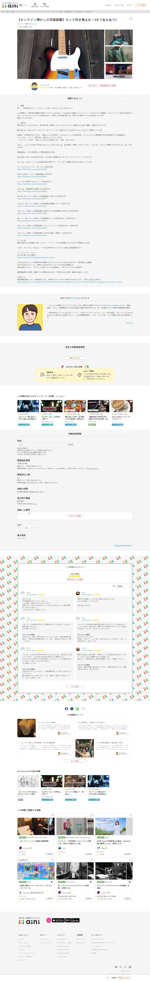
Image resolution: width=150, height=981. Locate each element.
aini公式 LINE (61, 956)
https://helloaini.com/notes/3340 (31, 221)
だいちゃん (45, 85)
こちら (34, 504)
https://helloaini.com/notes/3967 (31, 199)
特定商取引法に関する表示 (99, 949)
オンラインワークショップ (42, 11)
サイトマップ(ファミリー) (26, 953)
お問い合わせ (81, 942)
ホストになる (119, 5)
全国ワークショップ (17, 11)
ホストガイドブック (46, 942)
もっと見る (59, 396)
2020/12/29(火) (87, 650)
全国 (7, 11)
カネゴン (85, 648)
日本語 (123, 971)
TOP (3, 11)
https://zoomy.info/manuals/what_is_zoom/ (36, 257)
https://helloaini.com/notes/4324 (31, 184)
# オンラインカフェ (37, 528)
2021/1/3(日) (31, 650)
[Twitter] (125, 967)
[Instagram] (121, 967)
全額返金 (54, 377)
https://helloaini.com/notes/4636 (31, 177)
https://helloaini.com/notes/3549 (31, 213)
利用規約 (94, 953)
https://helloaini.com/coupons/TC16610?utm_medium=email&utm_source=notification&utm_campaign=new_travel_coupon (70, 282)
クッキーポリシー (96, 946)
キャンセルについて (92, 468)
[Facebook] (116, 967)
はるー (84, 592)
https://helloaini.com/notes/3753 (31, 206)
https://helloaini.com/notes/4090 (31, 191)
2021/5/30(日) (31, 594)
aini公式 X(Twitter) (63, 949)
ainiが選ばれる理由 (25, 946)
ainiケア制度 (32, 452)
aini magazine (61, 939)
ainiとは (108, 5)
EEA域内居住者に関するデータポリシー (103, 942)
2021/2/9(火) (86, 620)
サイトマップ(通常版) (25, 956)
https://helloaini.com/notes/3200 (31, 228)
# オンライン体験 (23, 528)
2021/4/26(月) (87, 594)
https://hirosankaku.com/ (113, 305)
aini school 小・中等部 (64, 942)
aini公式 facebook (63, 953)
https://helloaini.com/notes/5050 (31, 169)
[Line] (130, 967)
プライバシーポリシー (98, 939)
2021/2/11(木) (31, 620)
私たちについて (81, 939)
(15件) (25, 27)
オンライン (28, 11)
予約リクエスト (75, 358)
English (128, 971)
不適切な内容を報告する (123, 546)
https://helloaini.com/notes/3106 (31, 235)
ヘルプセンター (44, 939)
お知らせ (21, 949)
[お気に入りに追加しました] (131, 18)
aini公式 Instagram (63, 946)
